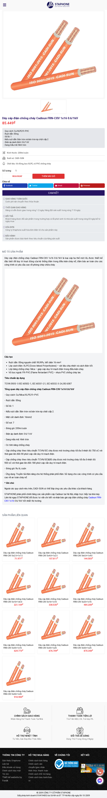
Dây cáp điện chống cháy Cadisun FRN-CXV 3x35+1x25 (53, 632)
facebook (9, 186)
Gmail (60, 186)
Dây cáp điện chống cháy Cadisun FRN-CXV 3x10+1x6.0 (18, 586)
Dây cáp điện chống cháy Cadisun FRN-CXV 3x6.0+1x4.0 (88, 539)
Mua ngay (17, 176)
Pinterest (86, 186)
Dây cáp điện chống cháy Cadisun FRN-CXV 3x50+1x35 (18, 678)
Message (99, 780)
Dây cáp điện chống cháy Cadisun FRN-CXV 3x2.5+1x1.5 (18, 539)
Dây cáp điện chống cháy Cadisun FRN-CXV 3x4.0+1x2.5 (53, 539)
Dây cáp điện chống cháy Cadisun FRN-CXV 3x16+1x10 (53, 586)
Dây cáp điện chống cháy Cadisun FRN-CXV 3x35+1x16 (18, 632)
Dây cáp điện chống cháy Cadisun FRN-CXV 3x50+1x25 (88, 632)
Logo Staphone (58, 5)
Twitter (34, 186)
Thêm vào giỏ (48, 176)
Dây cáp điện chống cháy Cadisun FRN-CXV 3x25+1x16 (88, 586)
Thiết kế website (10, 777)
